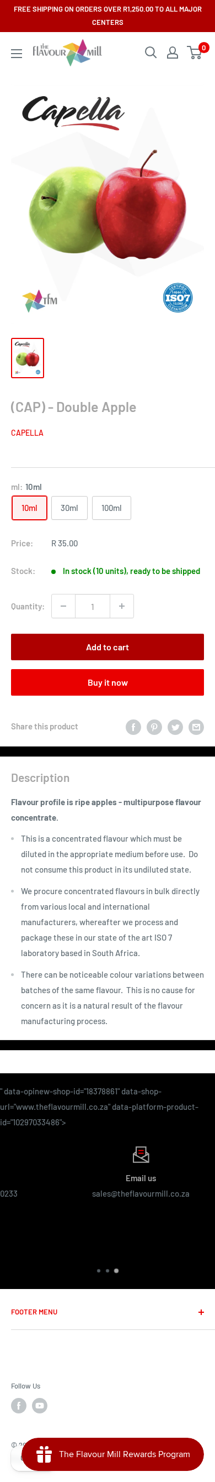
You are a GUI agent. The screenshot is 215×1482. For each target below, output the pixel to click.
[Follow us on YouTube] (39, 1405)
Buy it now (108, 682)
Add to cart (107, 646)
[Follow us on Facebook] (18, 1405)
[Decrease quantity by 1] (63, 606)
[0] (195, 52)
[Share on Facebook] (133, 726)
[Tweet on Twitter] (175, 726)
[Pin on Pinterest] (154, 726)
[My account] (172, 52)
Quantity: (28, 606)
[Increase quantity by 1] (121, 606)
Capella (27, 432)
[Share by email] (196, 726)
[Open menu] (16, 53)
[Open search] (151, 52)
